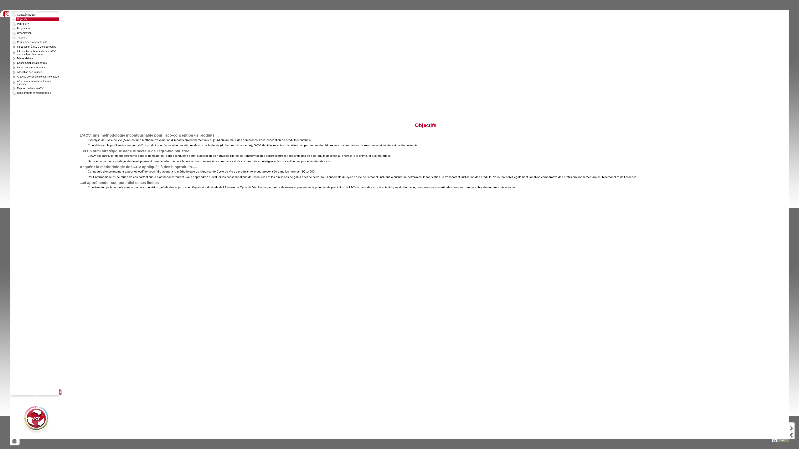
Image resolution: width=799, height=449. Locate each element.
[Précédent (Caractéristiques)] (794, 435)
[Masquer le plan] (60, 392)
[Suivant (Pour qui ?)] (794, 428)
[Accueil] (13, 444)
